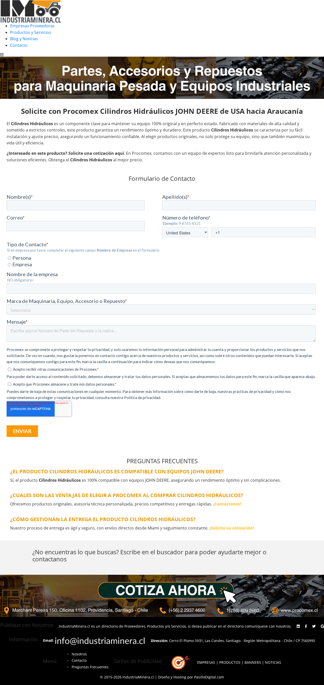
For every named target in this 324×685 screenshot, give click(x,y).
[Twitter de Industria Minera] (314, 626)
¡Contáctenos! (227, 504)
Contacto (19, 45)
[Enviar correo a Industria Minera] (100, 640)
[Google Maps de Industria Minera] (322, 626)
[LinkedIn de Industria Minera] (298, 626)
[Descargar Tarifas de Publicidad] (179, 662)
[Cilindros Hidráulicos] (162, 596)
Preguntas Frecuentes (90, 667)
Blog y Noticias (24, 38)
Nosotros (79, 654)
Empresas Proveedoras (32, 26)
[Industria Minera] (30, 11)
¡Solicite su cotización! (231, 528)
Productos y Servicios (30, 32)
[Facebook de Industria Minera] (306, 626)
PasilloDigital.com (209, 677)
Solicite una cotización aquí (96, 153)
